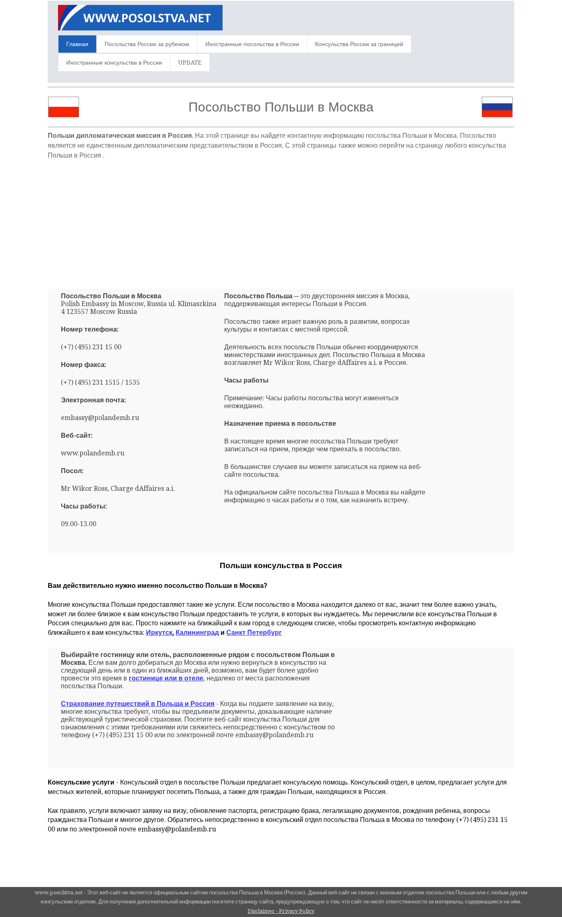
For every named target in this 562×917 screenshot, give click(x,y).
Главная (77, 44)
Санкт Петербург (254, 632)
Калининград (197, 632)
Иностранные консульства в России (114, 62)
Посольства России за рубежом (147, 44)
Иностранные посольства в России (252, 44)
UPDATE (190, 62)
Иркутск (159, 632)
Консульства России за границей (359, 44)
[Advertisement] (281, 221)
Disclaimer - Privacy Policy (281, 911)
